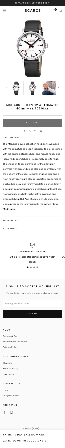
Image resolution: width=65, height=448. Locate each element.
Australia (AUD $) (30, 428)
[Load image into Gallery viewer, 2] (32, 88)
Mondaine (13, 143)
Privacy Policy (10, 347)
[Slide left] (7, 88)
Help (5, 390)
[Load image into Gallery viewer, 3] (49, 88)
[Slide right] (58, 88)
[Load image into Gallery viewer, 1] (16, 88)
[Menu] (4, 10)
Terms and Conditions (15, 341)
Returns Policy (10, 368)
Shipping (7, 363)
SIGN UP (33, 313)
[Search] (60, 10)
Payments (8, 374)
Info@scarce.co (11, 395)
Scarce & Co (10, 336)
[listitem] (32, 3)
